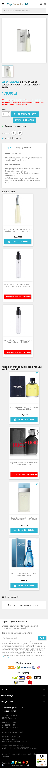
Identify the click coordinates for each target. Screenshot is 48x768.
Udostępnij (13, 132)
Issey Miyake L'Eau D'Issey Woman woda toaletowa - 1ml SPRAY (18, 341)
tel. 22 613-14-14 (8, 725)
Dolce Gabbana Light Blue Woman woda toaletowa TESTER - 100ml (24, 519)
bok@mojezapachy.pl (9, 739)
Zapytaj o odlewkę (24, 120)
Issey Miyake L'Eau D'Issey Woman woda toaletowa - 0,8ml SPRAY (18, 286)
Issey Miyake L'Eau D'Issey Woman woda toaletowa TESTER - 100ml (18, 230)
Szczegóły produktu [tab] (23, 147)
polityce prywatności (8, 657)
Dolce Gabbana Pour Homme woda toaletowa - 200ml (24, 408)
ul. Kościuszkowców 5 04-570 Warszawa (10, 716)
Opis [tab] (9, 147)
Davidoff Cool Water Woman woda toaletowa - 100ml (24, 574)
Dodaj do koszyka (24, 114)
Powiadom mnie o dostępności (18, 297)
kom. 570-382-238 (9, 741)
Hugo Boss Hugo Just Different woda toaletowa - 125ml (24, 463)
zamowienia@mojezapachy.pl (12, 732)
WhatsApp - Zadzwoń (10, 727)
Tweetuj (19, 132)
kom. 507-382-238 (9, 722)
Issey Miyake (10, 81)
